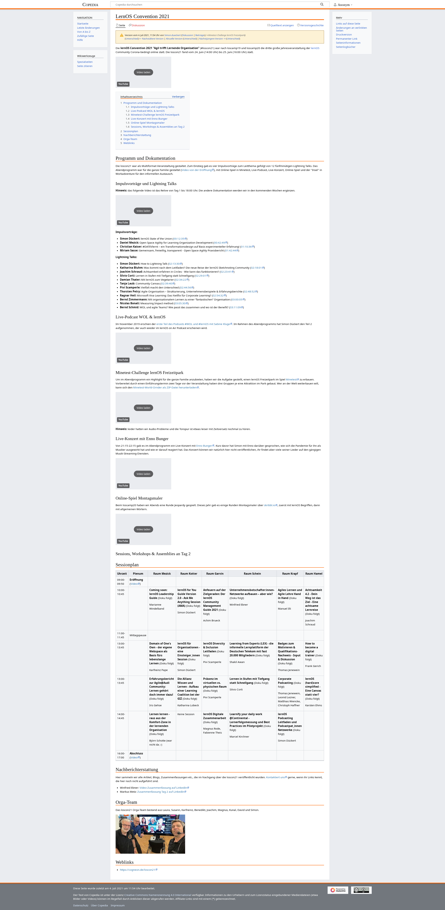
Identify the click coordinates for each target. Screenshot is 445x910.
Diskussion (187, 35)
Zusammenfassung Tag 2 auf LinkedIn (160, 791)
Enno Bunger (204, 445)
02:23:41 (226, 271)
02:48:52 (249, 291)
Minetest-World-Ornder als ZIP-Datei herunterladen (165, 387)
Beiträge (199, 35)
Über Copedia (99, 905)
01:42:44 (230, 250)
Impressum (118, 905)
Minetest (291, 379)
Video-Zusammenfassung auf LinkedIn (163, 787)
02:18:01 (256, 267)
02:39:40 (166, 283)
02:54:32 (218, 295)
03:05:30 (180, 303)
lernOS (315, 48)
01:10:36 (246, 246)
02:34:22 (180, 279)
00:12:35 (178, 238)
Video (134, 583)
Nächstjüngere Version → (212, 38)
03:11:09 (235, 307)
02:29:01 (200, 275)
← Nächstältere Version (151, 38)
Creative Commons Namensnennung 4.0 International (157, 895)
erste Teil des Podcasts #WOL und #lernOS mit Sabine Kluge (193, 324)
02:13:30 (174, 263)
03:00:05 (237, 299)
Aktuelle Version (174, 38)
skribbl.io (269, 505)
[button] (143, 72)
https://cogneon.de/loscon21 (137, 869)
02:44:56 (185, 287)
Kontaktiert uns (275, 777)
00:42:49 (219, 242)
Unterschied (132, 38)
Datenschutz (80, 905)
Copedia (90, 4)
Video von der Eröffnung (197, 170)
